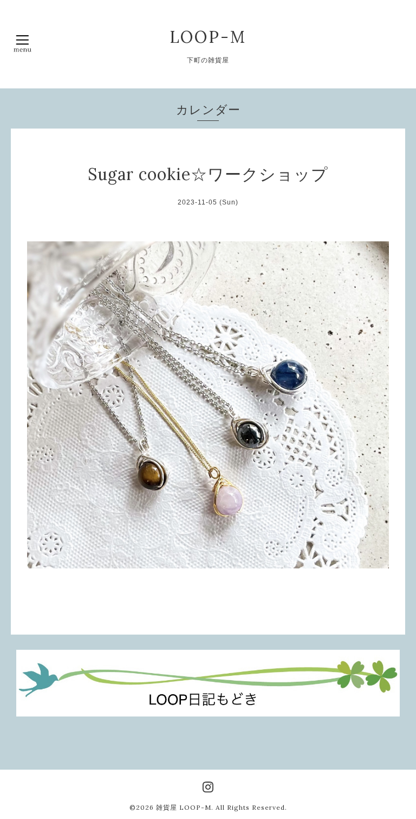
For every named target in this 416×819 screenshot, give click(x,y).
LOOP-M (208, 37)
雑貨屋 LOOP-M (183, 807)
